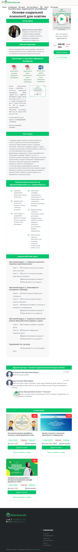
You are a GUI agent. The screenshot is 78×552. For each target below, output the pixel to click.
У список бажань (62, 57)
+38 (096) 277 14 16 (19, 519)
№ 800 (12, 105)
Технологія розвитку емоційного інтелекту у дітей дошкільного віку (21, 434)
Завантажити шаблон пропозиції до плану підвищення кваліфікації (41, 76)
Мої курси (22, 7)
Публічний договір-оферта (48, 539)
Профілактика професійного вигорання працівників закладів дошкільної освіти (20, 480)
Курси (4, 7)
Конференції (13, 7)
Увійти (46, 7)
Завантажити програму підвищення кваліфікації (14, 74)
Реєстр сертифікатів (47, 544)
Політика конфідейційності (48, 534)
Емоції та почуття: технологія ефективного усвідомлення (53, 434)
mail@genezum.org (18, 522)
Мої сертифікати (32, 7)
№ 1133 (14, 114)
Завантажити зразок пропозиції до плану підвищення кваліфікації (27, 76)
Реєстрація (54, 7)
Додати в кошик (61, 52)
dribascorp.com (36, 549)
